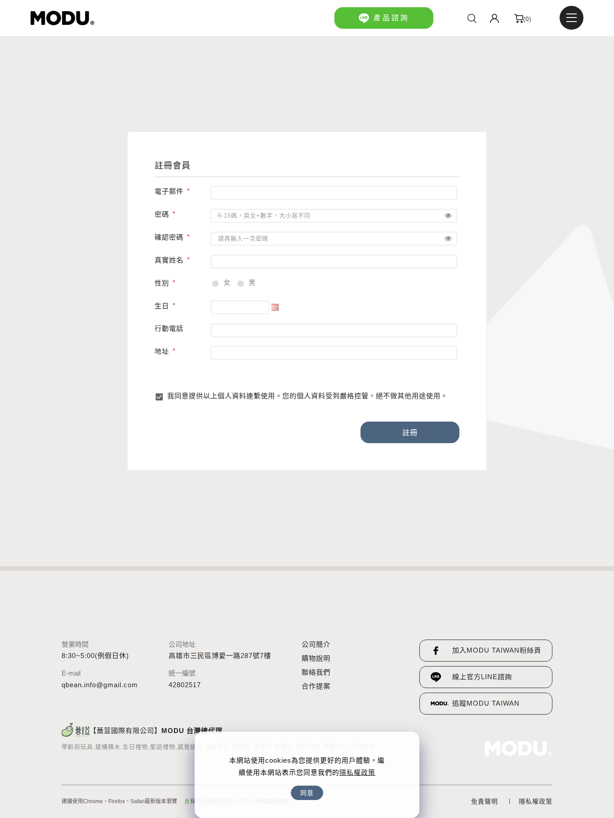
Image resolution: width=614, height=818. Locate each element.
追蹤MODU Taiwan (486, 703)
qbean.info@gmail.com (100, 685)
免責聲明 (484, 801)
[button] (472, 18)
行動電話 (169, 328)
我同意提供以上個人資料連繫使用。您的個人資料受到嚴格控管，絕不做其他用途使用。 (307, 396)
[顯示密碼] (448, 215)
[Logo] (62, 18)
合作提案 (316, 686)
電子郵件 (169, 191)
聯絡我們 (316, 672)
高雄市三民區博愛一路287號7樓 (220, 655)
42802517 (185, 685)
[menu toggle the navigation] (571, 18)
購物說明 (316, 658)
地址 (162, 351)
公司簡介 (316, 644)
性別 (162, 283)
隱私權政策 (357, 772)
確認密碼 (169, 237)
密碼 (162, 214)
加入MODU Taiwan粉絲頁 (496, 650)
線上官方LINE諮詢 (482, 676)
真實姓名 (169, 260)
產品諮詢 (391, 18)
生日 (162, 306)
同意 (307, 792)
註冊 (410, 432)
